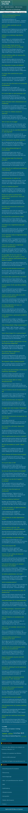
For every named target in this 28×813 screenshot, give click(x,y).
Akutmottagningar (6, 776)
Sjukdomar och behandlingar (13, 9)
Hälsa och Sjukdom (8, 12)
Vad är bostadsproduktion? (9, 582)
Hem (2, 7)
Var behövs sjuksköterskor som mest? (12, 574)
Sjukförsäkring (6, 788)
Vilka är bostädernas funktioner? (10, 499)
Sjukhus (4, 804)
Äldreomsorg (5, 772)
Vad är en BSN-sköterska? (9, 757)
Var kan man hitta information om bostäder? (14, 471)
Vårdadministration (7, 792)
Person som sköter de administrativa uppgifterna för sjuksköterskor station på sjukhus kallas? (13, 196)
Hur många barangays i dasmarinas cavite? (13, 608)
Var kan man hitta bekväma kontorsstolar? (13, 268)
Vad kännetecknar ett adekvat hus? (11, 178)
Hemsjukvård (5, 796)
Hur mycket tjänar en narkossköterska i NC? (14, 93)
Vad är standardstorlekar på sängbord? (12, 399)
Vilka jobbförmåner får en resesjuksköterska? (14, 600)
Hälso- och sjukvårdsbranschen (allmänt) (12, 780)
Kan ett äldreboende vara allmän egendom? (13, 140)
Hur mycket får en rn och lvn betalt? (11, 697)
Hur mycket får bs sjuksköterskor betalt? (13, 216)
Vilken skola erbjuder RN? (9, 545)
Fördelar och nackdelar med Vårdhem (11, 753)
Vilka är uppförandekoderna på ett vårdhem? (14, 436)
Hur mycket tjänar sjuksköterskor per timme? (14, 276)
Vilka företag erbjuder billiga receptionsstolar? (14, 325)
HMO (3, 784)
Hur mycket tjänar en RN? (9, 462)
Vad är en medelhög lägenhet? (10, 186)
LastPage (10, 733)
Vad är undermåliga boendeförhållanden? (13, 537)
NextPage (4, 733)
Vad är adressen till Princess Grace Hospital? (14, 454)
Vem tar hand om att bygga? (9, 121)
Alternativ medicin (9, 7)
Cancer (3, 9)
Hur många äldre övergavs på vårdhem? (13, 65)
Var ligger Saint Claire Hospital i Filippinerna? (14, 408)
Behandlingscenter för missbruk (10, 768)
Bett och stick (18, 7)
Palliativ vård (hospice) (8, 800)
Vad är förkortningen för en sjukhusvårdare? (14, 333)
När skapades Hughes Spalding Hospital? (13, 361)
